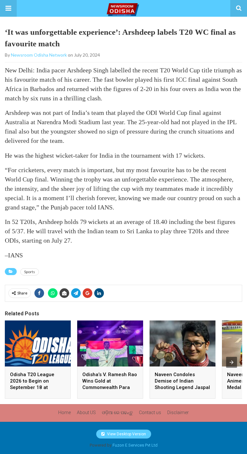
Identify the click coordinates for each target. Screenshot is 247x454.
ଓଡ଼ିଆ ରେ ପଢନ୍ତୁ (117, 412)
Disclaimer (178, 412)
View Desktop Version (126, 434)
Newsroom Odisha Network (39, 55)
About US (86, 412)
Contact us (150, 412)
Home (64, 412)
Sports (29, 271)
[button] (8, 8)
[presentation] (231, 362)
